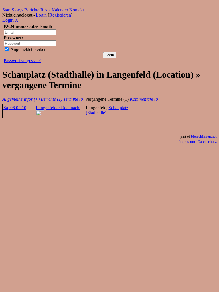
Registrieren (60, 15)
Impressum (187, 141)
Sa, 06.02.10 (14, 107)
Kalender (60, 9)
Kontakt (76, 9)
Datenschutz (207, 141)
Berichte (31, 9)
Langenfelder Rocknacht (58, 107)
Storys (17, 9)
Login (41, 15)
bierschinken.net (204, 136)
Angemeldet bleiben (27, 49)
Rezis (45, 9)
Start (6, 9)
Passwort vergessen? (22, 60)
